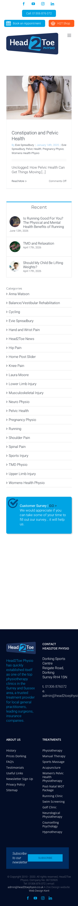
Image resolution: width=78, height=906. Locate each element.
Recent (39, 207)
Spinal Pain (17, 447)
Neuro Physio (19, 402)
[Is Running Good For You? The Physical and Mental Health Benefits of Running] (15, 218)
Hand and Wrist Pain (24, 330)
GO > (53, 506)
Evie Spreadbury (24, 145)
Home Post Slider (22, 357)
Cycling (14, 312)
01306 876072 (56, 686)
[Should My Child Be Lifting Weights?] (15, 263)
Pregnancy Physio (53, 148)
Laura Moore (19, 375)
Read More (18, 181)
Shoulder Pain (19, 438)
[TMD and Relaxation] (15, 243)
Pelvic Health (33, 148)
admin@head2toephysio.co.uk (25, 887)
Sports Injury (18, 456)
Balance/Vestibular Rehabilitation (34, 303)
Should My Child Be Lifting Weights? (43, 265)
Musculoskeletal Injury (26, 393)
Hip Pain (15, 348)
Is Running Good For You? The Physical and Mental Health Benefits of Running (43, 222)
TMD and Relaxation (38, 243)
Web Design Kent (39, 890)
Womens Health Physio (25, 153)
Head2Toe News (21, 339)
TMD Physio (18, 464)
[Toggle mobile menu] (69, 35)
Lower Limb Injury (22, 384)
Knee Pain (16, 366)
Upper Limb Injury (22, 474)
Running (15, 429)
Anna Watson (19, 294)
